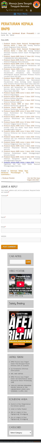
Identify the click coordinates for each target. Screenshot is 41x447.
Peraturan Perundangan (11, 172)
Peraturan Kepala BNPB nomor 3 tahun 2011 (19, 69)
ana (12, 417)
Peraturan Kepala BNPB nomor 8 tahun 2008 (19, 131)
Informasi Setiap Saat (19, 171)
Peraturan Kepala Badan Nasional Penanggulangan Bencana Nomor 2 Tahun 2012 (22, 44)
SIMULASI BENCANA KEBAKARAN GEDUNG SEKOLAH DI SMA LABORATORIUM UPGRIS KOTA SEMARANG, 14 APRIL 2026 (21, 388)
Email (3, 227)
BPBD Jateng (19, 296)
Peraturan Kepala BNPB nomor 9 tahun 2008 (19, 126)
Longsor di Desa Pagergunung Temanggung (19, 413)
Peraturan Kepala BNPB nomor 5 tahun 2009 (19, 97)
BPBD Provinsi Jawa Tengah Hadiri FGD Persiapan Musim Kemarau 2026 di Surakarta (20, 364)
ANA (12, 412)
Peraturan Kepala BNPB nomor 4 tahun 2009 (19, 100)
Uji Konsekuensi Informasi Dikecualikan (19, 370)
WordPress (37, 442)
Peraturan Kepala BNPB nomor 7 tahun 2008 (19, 137)
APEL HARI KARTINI (17, 374)
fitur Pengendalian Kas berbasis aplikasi (21, 405)
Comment (4, 196)
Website (3, 236)
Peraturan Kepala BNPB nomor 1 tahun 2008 (19, 162)
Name (3, 217)
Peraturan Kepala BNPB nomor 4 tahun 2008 (19, 146)
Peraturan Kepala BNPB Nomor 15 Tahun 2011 (19, 60)
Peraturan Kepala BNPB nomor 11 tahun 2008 (19, 117)
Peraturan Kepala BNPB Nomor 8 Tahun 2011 (19, 56)
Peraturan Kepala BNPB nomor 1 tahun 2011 (19, 86)
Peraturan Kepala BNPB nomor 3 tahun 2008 (19, 151)
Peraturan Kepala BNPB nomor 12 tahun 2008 (19, 111)
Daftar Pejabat (22, 409)
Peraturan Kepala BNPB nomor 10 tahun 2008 (19, 122)
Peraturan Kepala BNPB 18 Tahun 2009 (18, 104)
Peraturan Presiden (9, 178)
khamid (13, 404)
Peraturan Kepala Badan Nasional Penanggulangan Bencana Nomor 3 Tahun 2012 (22, 50)
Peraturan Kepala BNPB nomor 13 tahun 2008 (19, 157)
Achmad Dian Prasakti (23, 33)
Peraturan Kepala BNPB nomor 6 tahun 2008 (19, 142)
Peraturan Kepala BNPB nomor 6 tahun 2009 (19, 93)
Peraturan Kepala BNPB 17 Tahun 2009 (18, 107)
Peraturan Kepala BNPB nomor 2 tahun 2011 (19, 78)
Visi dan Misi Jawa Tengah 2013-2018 (33, 179)
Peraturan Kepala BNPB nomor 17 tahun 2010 (19, 64)
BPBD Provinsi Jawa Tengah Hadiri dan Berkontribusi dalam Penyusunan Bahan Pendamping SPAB (21, 379)
